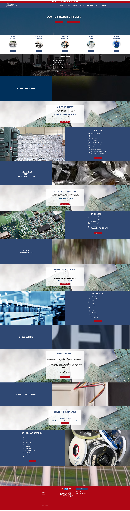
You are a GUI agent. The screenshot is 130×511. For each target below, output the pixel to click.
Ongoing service (94, 146)
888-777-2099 (56, 1)
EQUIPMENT (43, 494)
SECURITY (43, 492)
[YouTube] (70, 489)
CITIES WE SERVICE (44, 501)
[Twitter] (67, 489)
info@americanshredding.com (69, 1)
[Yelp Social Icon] (62, 489)
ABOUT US (43, 496)
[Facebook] (65, 489)
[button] (59, 22)
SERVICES (43, 490)
